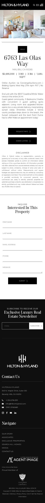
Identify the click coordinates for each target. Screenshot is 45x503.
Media (5, 448)
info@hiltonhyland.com (15, 404)
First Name (7, 222)
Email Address (9, 245)
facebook (6, 413)
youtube (11, 413)
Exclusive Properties (13, 441)
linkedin (15, 413)
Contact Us (7, 451)
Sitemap (13, 494)
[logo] (22, 360)
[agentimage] (22, 460)
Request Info (22, 131)
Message (6, 267)
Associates (7, 437)
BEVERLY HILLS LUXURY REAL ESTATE (22, 488)
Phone (5, 256)
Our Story (7, 434)
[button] (3, 24)
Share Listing (22, 141)
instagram (3, 413)
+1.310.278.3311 (11, 400)
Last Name (7, 233)
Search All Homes (11, 444)
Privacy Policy (21, 494)
